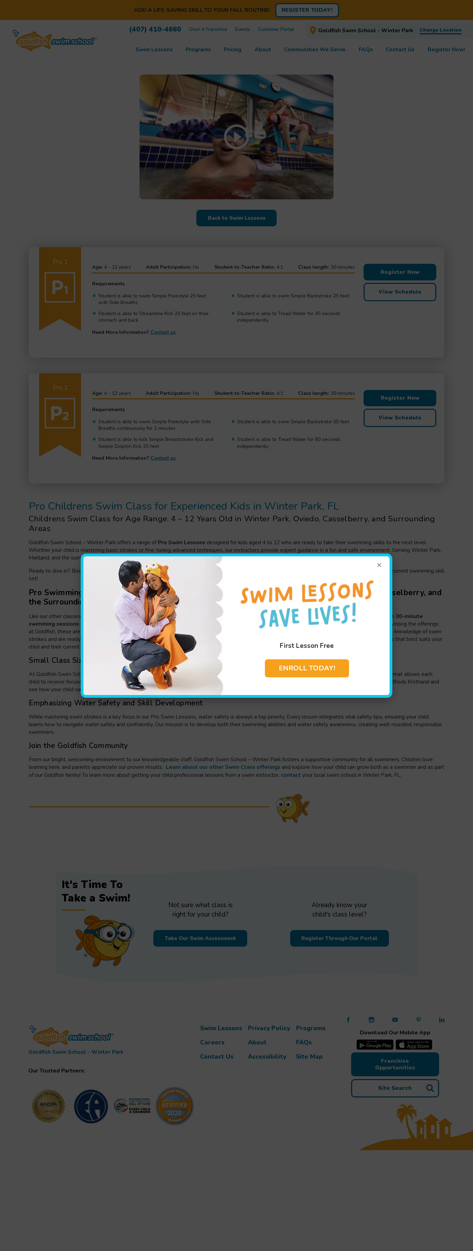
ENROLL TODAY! (307, 668)
